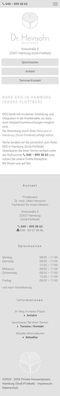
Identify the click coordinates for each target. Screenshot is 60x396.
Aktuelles (32, 337)
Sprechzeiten (30, 62)
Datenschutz (10, 388)
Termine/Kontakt (30, 80)
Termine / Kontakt (32, 326)
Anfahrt (30, 71)
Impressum (45, 383)
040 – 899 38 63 (16, 4)
